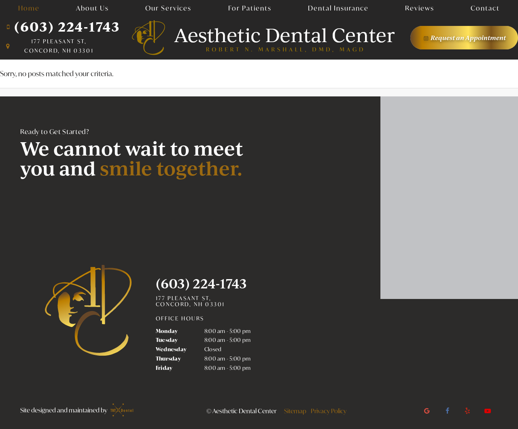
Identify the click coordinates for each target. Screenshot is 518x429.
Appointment (468, 37)
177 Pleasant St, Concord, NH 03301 (190, 301)
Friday (164, 367)
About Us (92, 8)
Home (29, 8)
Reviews (419, 8)
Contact (485, 8)
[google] (427, 411)
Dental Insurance (338, 8)
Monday (167, 331)
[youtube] (488, 411)
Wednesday (171, 349)
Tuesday (167, 340)
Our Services (168, 8)
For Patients (250, 8)
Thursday (168, 358)
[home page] (263, 37)
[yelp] (467, 411)
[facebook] (447, 411)
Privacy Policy (328, 411)
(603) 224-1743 (67, 26)
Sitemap (295, 411)
